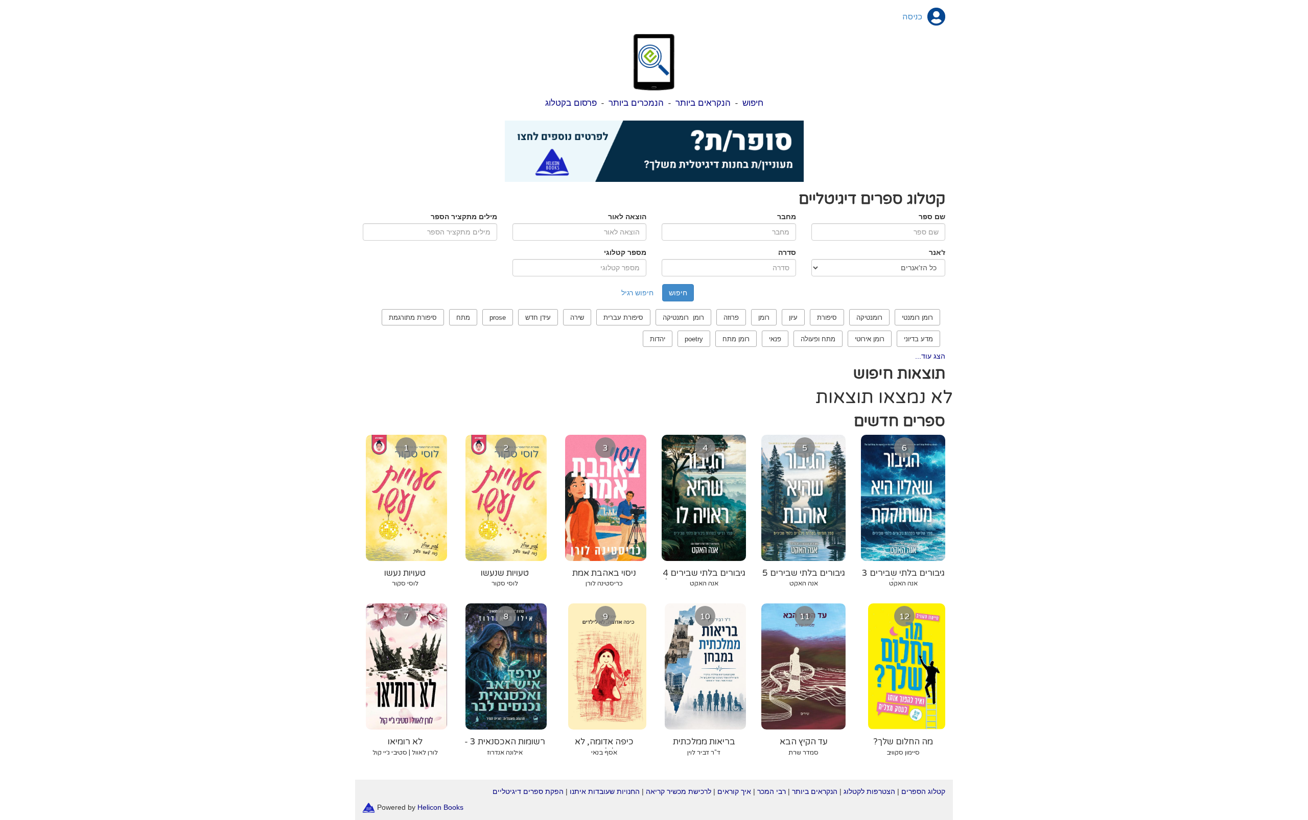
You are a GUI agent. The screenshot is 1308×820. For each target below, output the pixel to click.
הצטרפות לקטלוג (869, 791)
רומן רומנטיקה (683, 317)
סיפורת (827, 317)
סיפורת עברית (623, 317)
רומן (763, 317)
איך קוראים (734, 791)
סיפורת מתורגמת (413, 317)
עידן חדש (538, 317)
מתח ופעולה (818, 339)
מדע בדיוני (918, 339)
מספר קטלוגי (625, 252)
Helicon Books (440, 807)
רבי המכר (771, 791)
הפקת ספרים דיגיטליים (528, 791)
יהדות (657, 339)
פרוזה (731, 317)
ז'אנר (937, 252)
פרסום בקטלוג (571, 103)
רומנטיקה (869, 317)
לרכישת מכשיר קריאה (678, 791)
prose (497, 317)
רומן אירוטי (869, 339)
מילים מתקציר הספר (464, 217)
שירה (577, 317)
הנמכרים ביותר (636, 103)
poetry (694, 339)
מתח (463, 317)
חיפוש (752, 103)
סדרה (787, 252)
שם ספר (932, 217)
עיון (793, 317)
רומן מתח (736, 339)
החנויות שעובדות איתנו (605, 791)
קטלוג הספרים (923, 791)
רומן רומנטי (917, 317)
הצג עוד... (930, 356)
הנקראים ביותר (703, 103)
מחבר (786, 217)
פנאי (775, 339)
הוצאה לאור (627, 217)
